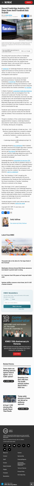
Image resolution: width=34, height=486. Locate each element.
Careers (20, 452)
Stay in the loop (17, 306)
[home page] (8, 3)
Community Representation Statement (21, 464)
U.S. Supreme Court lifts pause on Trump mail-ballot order (17, 276)
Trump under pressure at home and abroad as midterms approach (24, 400)
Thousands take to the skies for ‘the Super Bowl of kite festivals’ (16, 262)
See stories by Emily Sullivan (18, 223)
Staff (4, 459)
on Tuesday (28, 87)
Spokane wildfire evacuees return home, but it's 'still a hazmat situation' (17, 283)
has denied (12, 151)
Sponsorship (21, 456)
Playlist (5, 469)
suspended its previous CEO (21, 160)
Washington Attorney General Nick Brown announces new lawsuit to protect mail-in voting (17, 269)
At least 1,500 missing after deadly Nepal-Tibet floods (8, 408)
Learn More (17, 354)
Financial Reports (22, 459)
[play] (2, 484)
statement (6, 69)
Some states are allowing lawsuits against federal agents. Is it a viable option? (9, 373)
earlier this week (20, 203)
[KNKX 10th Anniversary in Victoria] (17, 326)
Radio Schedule (7, 466)
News (13, 299)
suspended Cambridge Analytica (22, 91)
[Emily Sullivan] (5, 222)
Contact (5, 456)
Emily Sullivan (9, 15)
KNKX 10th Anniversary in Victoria (17, 342)
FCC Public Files (21, 474)
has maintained (18, 145)
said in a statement (12, 172)
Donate (29, 2)
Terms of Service (22, 468)
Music (7, 299)
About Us (5, 452)
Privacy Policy (21, 308)
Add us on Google (25, 51)
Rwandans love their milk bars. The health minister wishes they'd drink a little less (23, 383)
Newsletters (6, 476)
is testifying (12, 82)
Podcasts (5, 472)
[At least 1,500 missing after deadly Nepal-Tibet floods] (9, 399)
